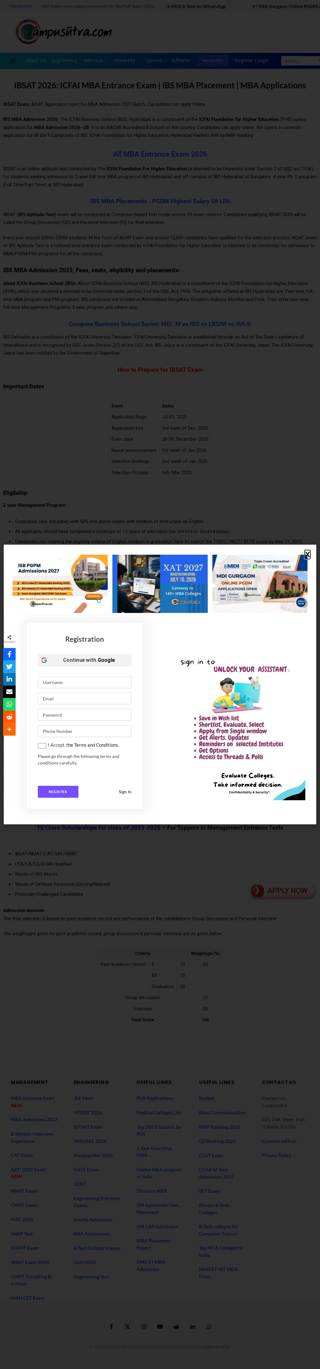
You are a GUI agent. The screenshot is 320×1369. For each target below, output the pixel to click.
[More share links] (9, 729)
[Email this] (9, 692)
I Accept (56, 745)
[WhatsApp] (9, 704)
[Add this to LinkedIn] (9, 679)
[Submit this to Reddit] (9, 717)
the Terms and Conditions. (92, 745)
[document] (160, 684)
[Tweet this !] (9, 667)
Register (58, 791)
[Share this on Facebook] (9, 654)
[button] (307, 554)
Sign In (125, 791)
